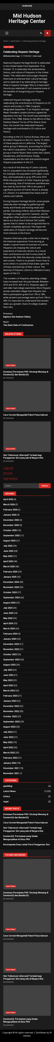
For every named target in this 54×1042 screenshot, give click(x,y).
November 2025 (11, 525)
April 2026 (8, 499)
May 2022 (8, 742)
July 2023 (7, 670)
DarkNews (41, 1032)
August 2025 (9, 540)
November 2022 (11, 711)
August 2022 (9, 727)
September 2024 (11, 597)
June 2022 (8, 737)
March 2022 (9, 752)
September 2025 (11, 535)
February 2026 (10, 509)
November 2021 (11, 773)
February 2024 (10, 633)
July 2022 (7, 732)
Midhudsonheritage (11, 56)
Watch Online (47, 33)
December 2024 (11, 582)
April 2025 (8, 561)
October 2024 (10, 592)
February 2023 (10, 696)
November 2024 (11, 587)
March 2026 (9, 504)
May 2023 (8, 680)
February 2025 (10, 571)
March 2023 (9, 690)
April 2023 (8, 685)
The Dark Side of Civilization (18, 323)
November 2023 (11, 649)
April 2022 (8, 747)
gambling (7, 786)
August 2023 (9, 665)
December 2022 (11, 706)
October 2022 (10, 716)
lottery (6, 796)
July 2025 (7, 546)
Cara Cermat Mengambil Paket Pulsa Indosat (27, 396)
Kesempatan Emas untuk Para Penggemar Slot (26, 844)
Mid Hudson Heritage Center (27, 18)
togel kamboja (10, 478)
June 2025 (8, 551)
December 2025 (11, 520)
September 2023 (11, 659)
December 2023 (11, 644)
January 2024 (9, 639)
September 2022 (11, 721)
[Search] (41, 33)
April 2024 (8, 623)
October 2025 (10, 530)
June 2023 (8, 675)
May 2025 (8, 556)
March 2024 (9, 628)
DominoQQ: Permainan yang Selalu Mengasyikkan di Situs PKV (27, 1000)
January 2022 (9, 763)
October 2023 (10, 654)
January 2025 (9, 577)
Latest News (8, 47)
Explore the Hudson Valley (17, 315)
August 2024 (9, 602)
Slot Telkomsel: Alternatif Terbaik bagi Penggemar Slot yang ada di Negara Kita (27, 436)
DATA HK (7, 473)
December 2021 (11, 768)
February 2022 (10, 758)
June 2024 (8, 613)
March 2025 (9, 566)
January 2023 (9, 701)
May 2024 (8, 618)
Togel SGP (8, 468)
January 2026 (9, 515)
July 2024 (7, 608)
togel (6, 801)
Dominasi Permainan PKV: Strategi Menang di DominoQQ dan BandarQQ (27, 353)
